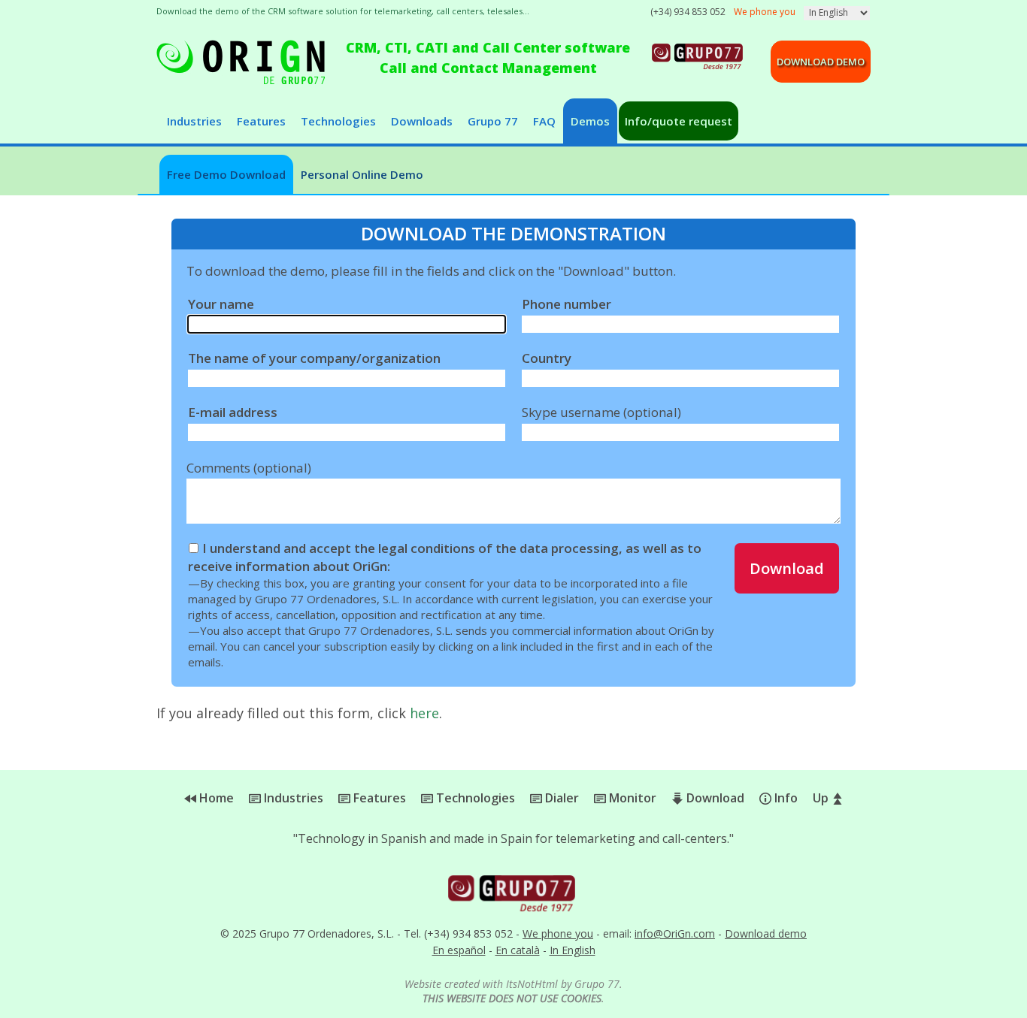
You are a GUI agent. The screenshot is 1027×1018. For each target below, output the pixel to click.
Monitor (631, 798)
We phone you (558, 933)
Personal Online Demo (362, 174)
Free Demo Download (226, 174)
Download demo (821, 61)
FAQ (544, 120)
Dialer (560, 798)
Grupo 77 (493, 120)
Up (822, 798)
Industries (194, 120)
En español (459, 950)
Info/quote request (678, 120)
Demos (590, 120)
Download (787, 568)
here (424, 713)
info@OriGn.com (675, 933)
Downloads (422, 120)
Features (261, 120)
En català (517, 950)
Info (784, 798)
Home (215, 798)
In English (572, 950)
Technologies (338, 120)
